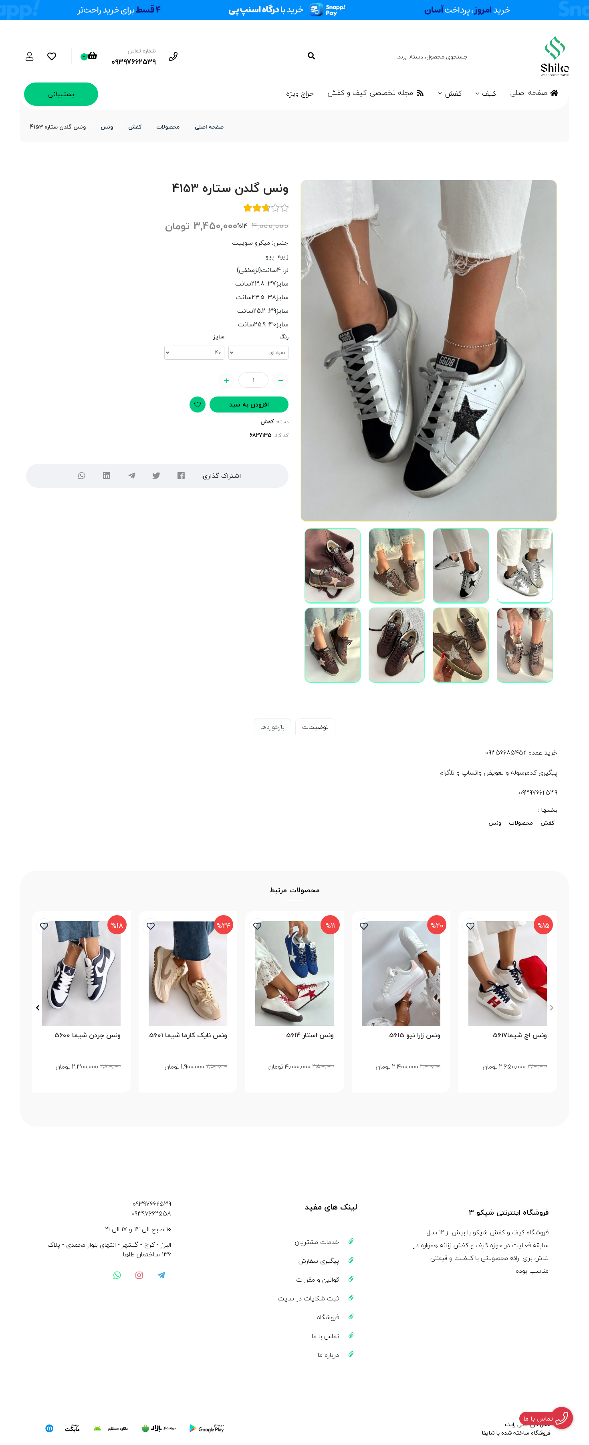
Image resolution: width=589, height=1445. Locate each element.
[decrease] (280, 380)
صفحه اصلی (528, 93)
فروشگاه (328, 1317)
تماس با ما (325, 1336)
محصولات (168, 127)
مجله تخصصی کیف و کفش (370, 93)
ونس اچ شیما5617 (520, 1035)
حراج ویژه (300, 93)
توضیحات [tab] (315, 727)
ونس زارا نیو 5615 (414, 1035)
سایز (218, 337)
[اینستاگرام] (139, 1275)
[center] (311, 56)
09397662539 (152, 1204)
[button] (551, 1007)
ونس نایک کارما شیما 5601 (188, 1035)
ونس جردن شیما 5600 (87, 1035)
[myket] (62, 1428)
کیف (489, 93)
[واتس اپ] (117, 1275)
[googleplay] (207, 1428)
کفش (453, 93)
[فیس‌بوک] (181, 475)
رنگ (283, 337)
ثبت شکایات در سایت (308, 1298)
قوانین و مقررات (317, 1279)
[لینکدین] (106, 475)
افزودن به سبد (249, 404)
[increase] (226, 380)
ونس (107, 127)
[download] (111, 1428)
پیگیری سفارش (319, 1260)
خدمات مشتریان (317, 1242)
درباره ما (328, 1354)
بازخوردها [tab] (272, 727)
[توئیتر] (156, 475)
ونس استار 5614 (310, 1035)
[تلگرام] (131, 475)
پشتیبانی (61, 94)
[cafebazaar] (159, 1428)
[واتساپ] (81, 475)
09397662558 (151, 1213)
